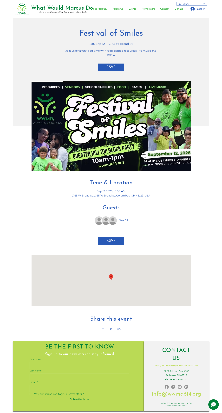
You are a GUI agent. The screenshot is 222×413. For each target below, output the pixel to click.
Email (34, 382)
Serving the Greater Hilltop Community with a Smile (63, 12)
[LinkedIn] (186, 387)
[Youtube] (180, 387)
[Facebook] (167, 387)
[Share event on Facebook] (103, 329)
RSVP (111, 67)
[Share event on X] (111, 329)
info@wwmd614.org (176, 394)
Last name (35, 370)
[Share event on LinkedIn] (119, 329)
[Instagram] (173, 387)
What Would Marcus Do (62, 8)
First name (36, 359)
